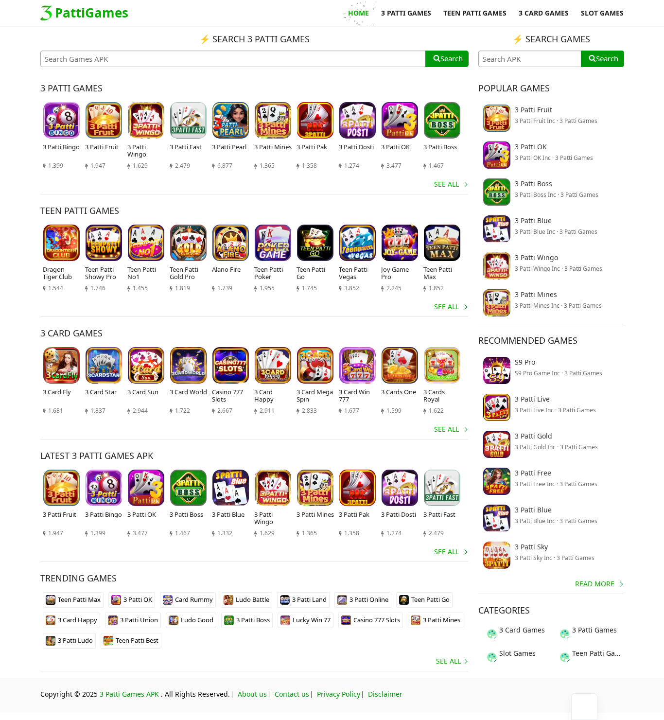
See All (446, 184)
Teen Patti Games (598, 653)
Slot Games (517, 653)
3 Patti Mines (441, 619)
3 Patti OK (137, 599)
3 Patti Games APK (129, 694)
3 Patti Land (309, 599)
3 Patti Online (368, 599)
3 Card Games (522, 629)
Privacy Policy (338, 694)
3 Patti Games (594, 629)
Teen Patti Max (79, 599)
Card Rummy (194, 599)
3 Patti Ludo (75, 640)
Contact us (292, 694)
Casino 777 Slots (376, 619)
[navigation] (584, 706)
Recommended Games (527, 340)
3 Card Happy (77, 619)
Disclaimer (385, 694)
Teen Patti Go (430, 599)
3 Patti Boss (253, 619)
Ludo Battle (252, 599)
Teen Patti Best (137, 640)
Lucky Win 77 (312, 619)
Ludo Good (197, 619)
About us (252, 694)
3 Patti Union (139, 619)
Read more (594, 583)
